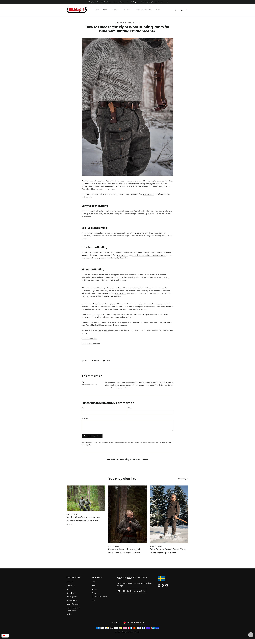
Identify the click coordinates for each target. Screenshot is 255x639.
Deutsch (114, 622)
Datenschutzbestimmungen (162, 442)
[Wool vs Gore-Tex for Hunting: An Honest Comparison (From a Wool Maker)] (86, 498)
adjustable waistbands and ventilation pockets (149, 255)
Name (83, 408)
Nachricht (85, 419)
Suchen (69, 614)
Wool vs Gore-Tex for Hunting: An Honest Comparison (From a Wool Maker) (83, 521)
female (106, 330)
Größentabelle (72, 600)
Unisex (127, 9)
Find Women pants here (91, 343)
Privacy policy (72, 597)
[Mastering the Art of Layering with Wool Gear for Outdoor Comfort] (127, 514)
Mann (104, 9)
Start (97, 9)
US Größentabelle (73, 604)
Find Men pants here (89, 338)
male (99, 330)
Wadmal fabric (111, 181)
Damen (116, 9)
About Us (70, 582)
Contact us (70, 585)
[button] (5, 635)
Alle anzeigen (183, 479)
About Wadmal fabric (144, 9)
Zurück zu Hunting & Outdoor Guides (129, 459)
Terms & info (71, 593)
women (121, 306)
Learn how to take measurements (73, 609)
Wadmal (85, 189)
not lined (154, 211)
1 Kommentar (121, 23)
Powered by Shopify (134, 632)
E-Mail (130, 408)
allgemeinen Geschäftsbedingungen (137, 442)
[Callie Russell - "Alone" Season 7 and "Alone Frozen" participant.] (169, 514)
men (113, 306)
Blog (158, 9)
